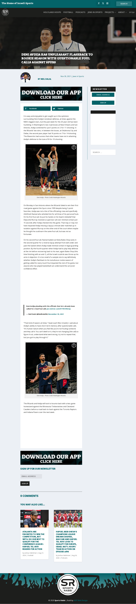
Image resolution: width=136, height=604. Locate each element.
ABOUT (121, 12)
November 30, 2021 (56, 314)
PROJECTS (109, 12)
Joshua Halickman (31, 553)
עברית (131, 12)
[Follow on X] (103, 3)
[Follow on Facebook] (99, 3)
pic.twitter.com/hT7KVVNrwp (59, 309)
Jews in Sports (95, 12)
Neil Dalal (46, 79)
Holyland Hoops (52, 12)
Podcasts (80, 12)
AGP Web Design (81, 600)
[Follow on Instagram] (107, 3)
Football (68, 12)
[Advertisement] (55, 288)
